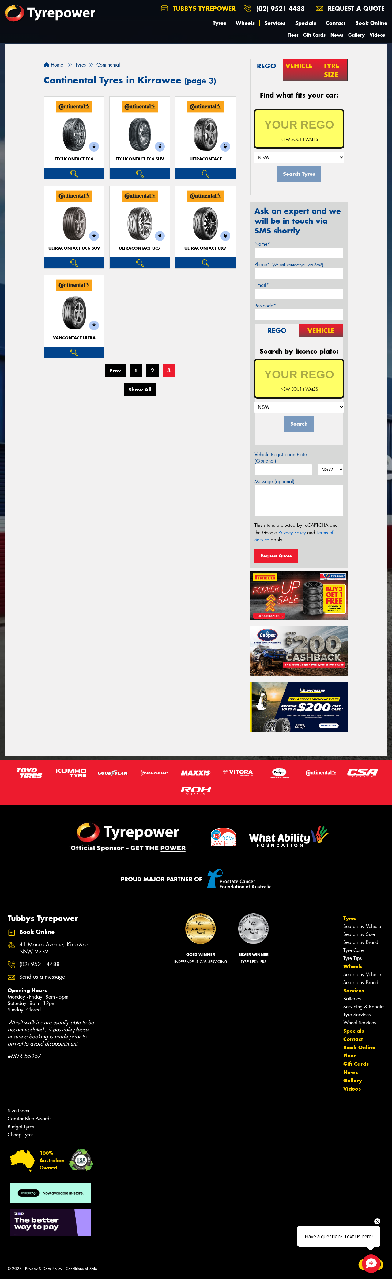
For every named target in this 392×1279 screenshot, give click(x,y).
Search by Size (359, 934)
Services (275, 23)
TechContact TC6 (74, 159)
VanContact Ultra (74, 338)
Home (56, 65)
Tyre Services (357, 1014)
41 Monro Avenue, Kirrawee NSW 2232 (53, 948)
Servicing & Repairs (363, 1007)
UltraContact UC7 (140, 248)
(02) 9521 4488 (280, 8)
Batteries (352, 999)
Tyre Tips (352, 958)
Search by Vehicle (362, 926)
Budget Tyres (21, 1126)
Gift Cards (314, 35)
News (336, 35)
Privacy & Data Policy (43, 1268)
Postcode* (265, 305)
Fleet (293, 35)
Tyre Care (353, 950)
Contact (335, 23)
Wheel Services (359, 1022)
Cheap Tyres (20, 1134)
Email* (261, 285)
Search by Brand (360, 942)
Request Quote (276, 556)
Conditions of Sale (81, 1268)
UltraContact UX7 (205, 248)
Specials (305, 23)
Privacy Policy (292, 533)
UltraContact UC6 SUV (74, 248)
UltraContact (206, 159)
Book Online (371, 23)
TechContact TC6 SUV (140, 159)
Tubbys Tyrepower (203, 8)
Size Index (18, 1111)
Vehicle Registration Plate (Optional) (280, 457)
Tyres (219, 23)
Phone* (288, 264)
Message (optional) (274, 481)
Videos (377, 35)
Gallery (356, 35)
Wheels (245, 23)
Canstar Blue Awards (29, 1118)
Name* (262, 244)
